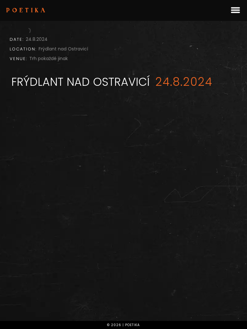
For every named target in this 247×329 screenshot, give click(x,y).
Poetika (27, 10)
